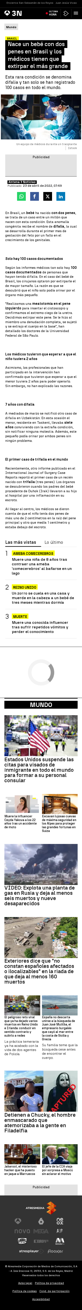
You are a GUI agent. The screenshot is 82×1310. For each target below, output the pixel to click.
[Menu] (77, 13)
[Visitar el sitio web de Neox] (60, 1221)
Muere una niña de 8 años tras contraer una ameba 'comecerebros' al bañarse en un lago (42, 566)
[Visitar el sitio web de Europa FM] (41, 1241)
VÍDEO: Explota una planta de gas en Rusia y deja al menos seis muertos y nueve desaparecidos (39, 895)
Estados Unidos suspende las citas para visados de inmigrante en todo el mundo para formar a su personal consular (39, 770)
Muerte (20, 617)
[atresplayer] (66, 13)
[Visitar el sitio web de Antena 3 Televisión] (22, 1221)
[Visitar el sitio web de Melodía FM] (60, 1241)
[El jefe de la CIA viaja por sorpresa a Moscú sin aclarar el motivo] (60, 1154)
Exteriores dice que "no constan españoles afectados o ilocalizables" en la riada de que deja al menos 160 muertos (39, 971)
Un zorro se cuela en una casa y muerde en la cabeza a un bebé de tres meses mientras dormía (43, 598)
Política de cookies (24, 1291)
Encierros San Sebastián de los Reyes (30, 2)
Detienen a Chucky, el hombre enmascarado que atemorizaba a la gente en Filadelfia (40, 1122)
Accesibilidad (41, 1299)
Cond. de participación (54, 1291)
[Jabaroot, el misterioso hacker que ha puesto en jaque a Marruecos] (22, 1154)
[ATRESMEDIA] (41, 1208)
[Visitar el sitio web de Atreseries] (60, 1231)
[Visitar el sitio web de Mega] (41, 1231)
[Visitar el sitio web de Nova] (22, 1231)
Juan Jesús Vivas (66, 2)
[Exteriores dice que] (41, 937)
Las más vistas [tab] (20, 542)
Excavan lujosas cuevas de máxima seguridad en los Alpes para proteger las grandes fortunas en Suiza (59, 824)
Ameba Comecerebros (33, 554)
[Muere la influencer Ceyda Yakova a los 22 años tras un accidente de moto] (22, 804)
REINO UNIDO (24, 587)
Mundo (41, 705)
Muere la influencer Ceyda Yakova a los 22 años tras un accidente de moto (20, 822)
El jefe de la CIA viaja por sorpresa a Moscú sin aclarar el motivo (57, 1170)
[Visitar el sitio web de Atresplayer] (31, 1251)
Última (53, 13)
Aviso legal (25, 1283)
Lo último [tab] (54, 542)
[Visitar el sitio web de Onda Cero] (22, 1241)
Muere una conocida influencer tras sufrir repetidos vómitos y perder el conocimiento (40, 627)
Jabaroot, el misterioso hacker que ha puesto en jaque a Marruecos (20, 1170)
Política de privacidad (49, 1283)
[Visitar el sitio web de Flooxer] (55, 1251)
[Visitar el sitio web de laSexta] (41, 1221)
